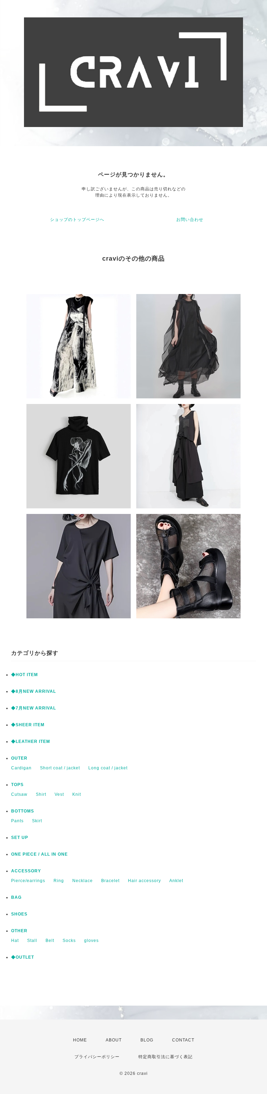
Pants (17, 820)
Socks (69, 940)
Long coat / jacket (108, 768)
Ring (59, 880)
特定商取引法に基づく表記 (165, 1056)
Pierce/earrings (28, 880)
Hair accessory (144, 880)
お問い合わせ (189, 219)
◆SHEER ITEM (27, 724)
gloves (91, 940)
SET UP (19, 837)
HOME (80, 1040)
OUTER (19, 758)
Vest (59, 794)
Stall (32, 940)
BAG (16, 897)
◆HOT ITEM (24, 674)
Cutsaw (19, 794)
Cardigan (21, 768)
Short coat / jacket (60, 768)
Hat (15, 940)
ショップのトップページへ (77, 219)
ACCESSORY (26, 871)
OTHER (19, 930)
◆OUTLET (22, 957)
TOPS (17, 784)
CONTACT (183, 1040)
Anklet (176, 880)
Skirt (37, 820)
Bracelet (110, 880)
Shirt (41, 794)
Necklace (82, 880)
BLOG (146, 1040)
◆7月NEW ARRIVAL (33, 708)
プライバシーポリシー (97, 1056)
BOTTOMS (22, 811)
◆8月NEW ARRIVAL (33, 691)
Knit (76, 794)
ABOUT (114, 1040)
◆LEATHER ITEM (30, 741)
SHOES (19, 914)
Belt (50, 940)
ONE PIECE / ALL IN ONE (39, 854)
